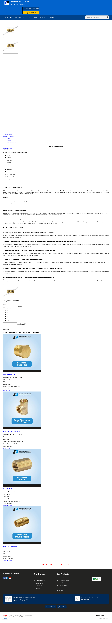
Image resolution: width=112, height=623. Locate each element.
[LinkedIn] (7, 579)
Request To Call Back (8, 136)
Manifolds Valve (62, 583)
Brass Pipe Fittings (11, 142)
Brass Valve (61, 588)
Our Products (33, 17)
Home (8, 138)
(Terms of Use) (30, 615)
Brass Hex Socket (8, 489)
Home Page (8, 17)
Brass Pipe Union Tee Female (11, 431)
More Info (43, 17)
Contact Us (53, 17)
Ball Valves (61, 590)
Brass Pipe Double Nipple (10, 546)
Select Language (103, 618)
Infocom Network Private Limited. (28, 616)
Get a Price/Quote (7, 148)
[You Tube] (10, 579)
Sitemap (38, 588)
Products (9, 140)
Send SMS (63, 607)
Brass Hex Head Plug (9, 374)
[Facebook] (4, 579)
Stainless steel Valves (64, 580)
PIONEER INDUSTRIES (20, 2)
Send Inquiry (32, 12)
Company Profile (20, 17)
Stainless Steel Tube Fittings (65, 578)
